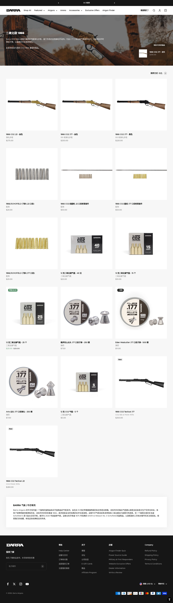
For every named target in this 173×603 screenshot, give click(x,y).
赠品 (83, 568)
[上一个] (58, 3)
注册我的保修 (64, 568)
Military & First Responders (121, 559)
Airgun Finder (108, 10)
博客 (83, 551)
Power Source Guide (118, 555)
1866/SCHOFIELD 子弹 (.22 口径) (20, 204)
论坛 (83, 555)
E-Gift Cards (87, 564)
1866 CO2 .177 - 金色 (69, 134)
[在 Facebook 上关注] (7, 584)
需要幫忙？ (145, 10)
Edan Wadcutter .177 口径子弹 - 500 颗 (132, 342)
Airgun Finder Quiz (117, 551)
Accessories (74, 10)
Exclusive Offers (92, 10)
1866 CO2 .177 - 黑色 (123, 134)
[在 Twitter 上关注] (14, 584)
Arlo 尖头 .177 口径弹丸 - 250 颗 (19, 412)
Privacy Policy (151, 559)
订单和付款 (63, 559)
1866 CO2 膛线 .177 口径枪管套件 (128, 204)
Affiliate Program (89, 573)
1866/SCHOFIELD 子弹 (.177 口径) (20, 273)
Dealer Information (117, 568)
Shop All (27, 10)
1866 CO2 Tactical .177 (124, 412)
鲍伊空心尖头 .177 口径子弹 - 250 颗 (75, 342)
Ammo (63, 10)
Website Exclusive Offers (120, 564)
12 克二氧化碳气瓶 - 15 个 (125, 273)
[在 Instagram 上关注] (20, 584)
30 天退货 (86, 3)
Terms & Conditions (153, 564)
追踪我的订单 (64, 564)
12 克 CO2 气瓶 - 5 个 (69, 412)
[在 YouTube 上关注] (27, 584)
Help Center (64, 551)
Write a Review (115, 573)
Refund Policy (151, 551)
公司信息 (85, 559)
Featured (38, 10)
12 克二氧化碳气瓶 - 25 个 (16, 342)
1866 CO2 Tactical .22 (15, 481)
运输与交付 (63, 555)
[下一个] (114, 3)
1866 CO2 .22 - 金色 (14, 134)
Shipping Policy (151, 555)
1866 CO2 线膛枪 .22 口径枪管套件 (75, 204)
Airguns (51, 10)
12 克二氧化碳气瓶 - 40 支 (71, 273)
